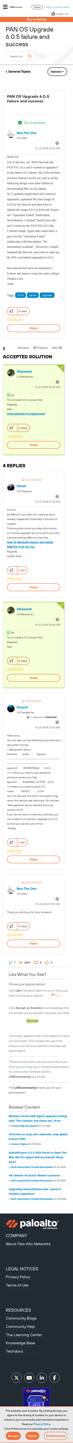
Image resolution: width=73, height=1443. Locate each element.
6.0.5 (21, 295)
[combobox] (20, 56)
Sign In (49, 7)
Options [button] (56, 71)
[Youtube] (29, 1378)
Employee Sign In (62, 7)
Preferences (55, 1436)
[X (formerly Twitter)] (16, 1378)
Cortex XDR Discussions (24, 1126)
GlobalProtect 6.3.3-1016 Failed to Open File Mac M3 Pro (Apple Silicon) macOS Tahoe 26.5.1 (38, 1157)
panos (32, 295)
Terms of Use (17, 1285)
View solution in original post (26, 413)
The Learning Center (24, 1335)
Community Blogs (21, 1318)
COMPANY (16, 1235)
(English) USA (62, 14)
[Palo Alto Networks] (36, 1224)
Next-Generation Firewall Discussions (32, 1167)
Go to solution (34, 123)
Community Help (20, 1326)
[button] (13, 1436)
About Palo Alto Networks (28, 1244)
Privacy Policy (41, 1424)
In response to (43, 717)
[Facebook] (54, 1378)
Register (37, 7)
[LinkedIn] (42, 1378)
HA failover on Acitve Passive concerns (34, 1175)
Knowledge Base (20, 1343)
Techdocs (14, 1351)
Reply (33, 328)
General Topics (19, 71)
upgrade (47, 295)
